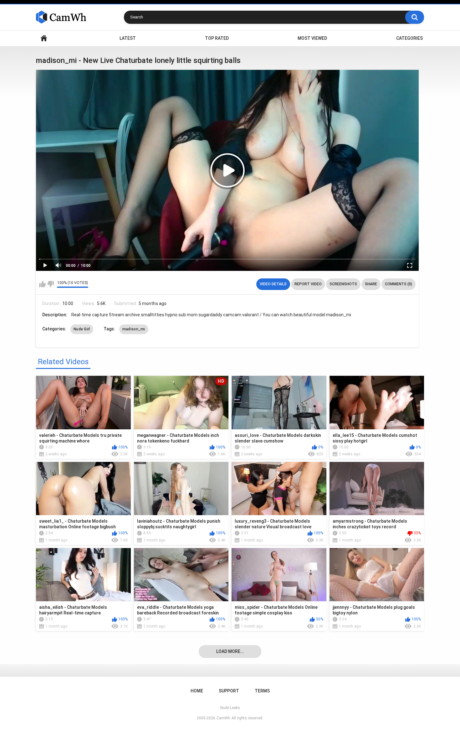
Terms (262, 690)
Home (44, 38)
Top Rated (217, 38)
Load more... (230, 651)
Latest (128, 38)
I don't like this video (50, 284)
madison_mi (133, 329)
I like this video (42, 284)
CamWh (223, 718)
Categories (409, 38)
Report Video (308, 284)
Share (371, 284)
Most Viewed (312, 38)
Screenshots (343, 284)
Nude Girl (82, 329)
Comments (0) (398, 284)
